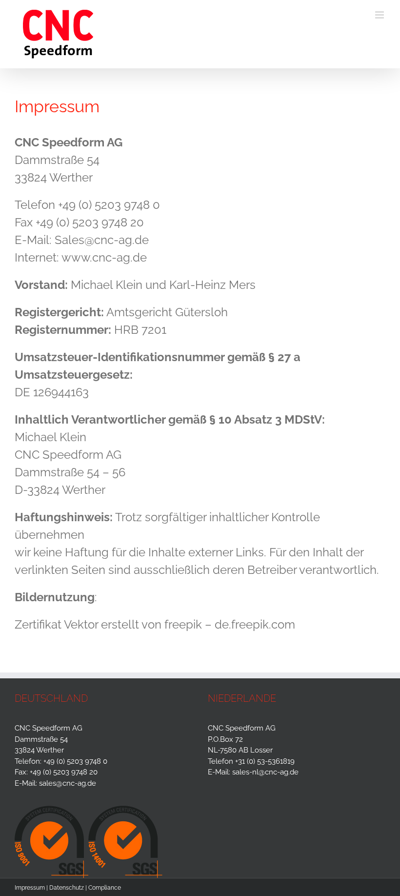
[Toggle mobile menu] (380, 15)
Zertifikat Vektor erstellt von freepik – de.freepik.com (155, 624)
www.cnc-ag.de (104, 257)
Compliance (104, 887)
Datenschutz (66, 887)
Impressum (30, 887)
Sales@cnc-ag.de (102, 240)
